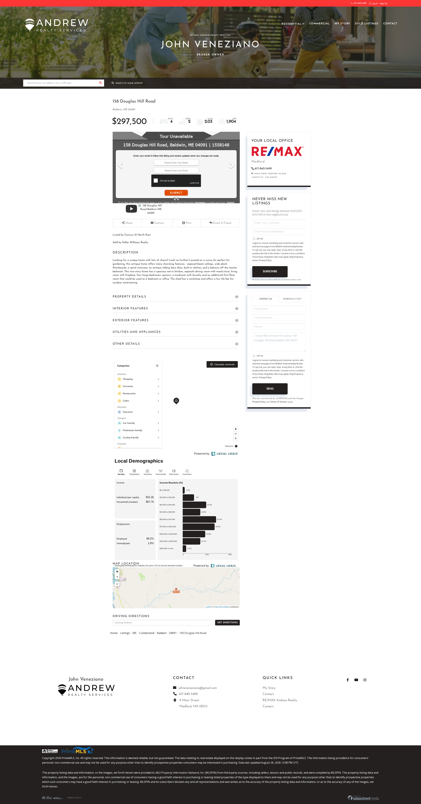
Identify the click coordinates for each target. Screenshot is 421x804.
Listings (125, 633)
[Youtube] (356, 680)
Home (114, 633)
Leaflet (208, 607)
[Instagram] (364, 680)
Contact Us (257, 177)
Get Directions (227, 622)
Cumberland (146, 633)
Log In (375, 4)
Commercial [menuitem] (319, 24)
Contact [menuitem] (390, 24)
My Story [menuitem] (342, 24)
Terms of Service (278, 401)
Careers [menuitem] (268, 706)
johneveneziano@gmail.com (198, 688)
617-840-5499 (359, 3)
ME (134, 633)
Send (270, 389)
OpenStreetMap (222, 607)
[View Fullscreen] (117, 583)
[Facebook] (347, 680)
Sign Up (383, 4)
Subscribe (270, 271)
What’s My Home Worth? (129, 83)
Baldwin (162, 633)
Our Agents (271, 177)
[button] (100, 83)
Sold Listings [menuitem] (366, 24)
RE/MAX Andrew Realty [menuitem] (280, 700)
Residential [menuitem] (292, 24)
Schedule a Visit (292, 299)
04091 (173, 633)
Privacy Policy (265, 260)
